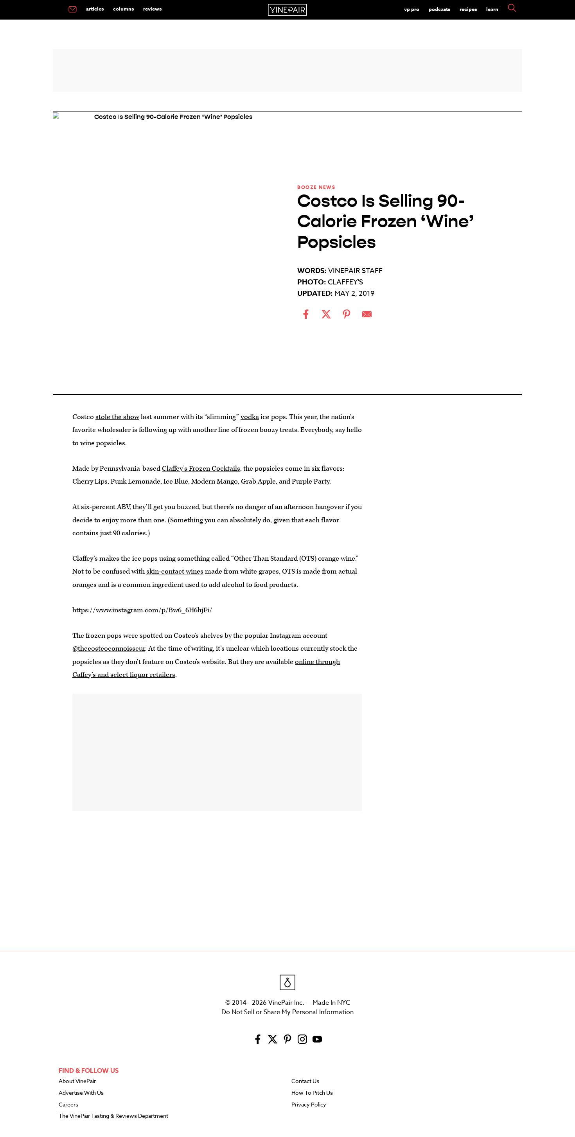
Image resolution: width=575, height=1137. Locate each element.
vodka (250, 416)
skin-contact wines (174, 571)
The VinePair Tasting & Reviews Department (113, 1116)
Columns (123, 8)
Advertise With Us (81, 1093)
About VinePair (77, 1081)
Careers (68, 1105)
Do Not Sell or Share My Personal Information (287, 1012)
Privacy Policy (308, 1105)
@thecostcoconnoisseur (108, 648)
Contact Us (305, 1081)
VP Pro (411, 9)
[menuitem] (72, 10)
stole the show (117, 416)
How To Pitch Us (312, 1093)
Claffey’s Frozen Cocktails (201, 468)
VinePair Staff (355, 271)
